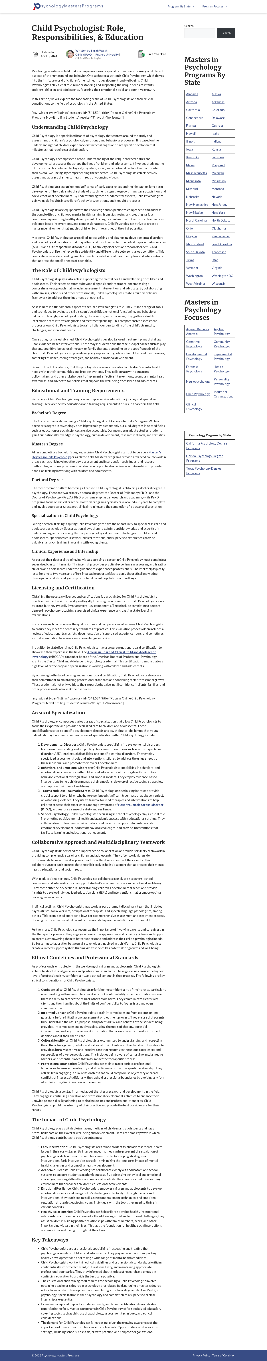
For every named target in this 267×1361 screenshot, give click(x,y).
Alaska (216, 94)
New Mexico (194, 212)
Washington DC (222, 276)
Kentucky (192, 157)
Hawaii (191, 133)
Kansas (217, 149)
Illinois (190, 141)
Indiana (217, 141)
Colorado (218, 110)
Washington (194, 276)
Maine (190, 165)
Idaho (215, 133)
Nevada (217, 197)
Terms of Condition (223, 1355)
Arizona (191, 102)
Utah (215, 260)
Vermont (192, 268)
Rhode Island (195, 244)
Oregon (191, 236)
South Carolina (222, 244)
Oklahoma (219, 228)
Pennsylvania (221, 236)
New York (218, 212)
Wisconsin (219, 283)
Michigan (218, 173)
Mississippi (219, 181)
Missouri (192, 189)
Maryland (218, 165)
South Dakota (195, 252)
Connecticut (194, 118)
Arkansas (218, 102)
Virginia (217, 268)
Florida (191, 125)
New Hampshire (197, 204)
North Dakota (221, 220)
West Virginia (195, 283)
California (193, 110)
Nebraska (192, 197)
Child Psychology (198, 394)
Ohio (189, 228)
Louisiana (218, 157)
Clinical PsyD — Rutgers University (97, 54)
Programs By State (179, 6)
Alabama (192, 94)
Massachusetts (196, 173)
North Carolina (196, 220)
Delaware (218, 118)
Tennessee (219, 252)
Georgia (217, 125)
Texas (190, 260)
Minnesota (193, 181)
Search (189, 26)
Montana (218, 189)
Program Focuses (212, 6)
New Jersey (219, 204)
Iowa (189, 149)
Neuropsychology (198, 381)
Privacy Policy (201, 1355)
